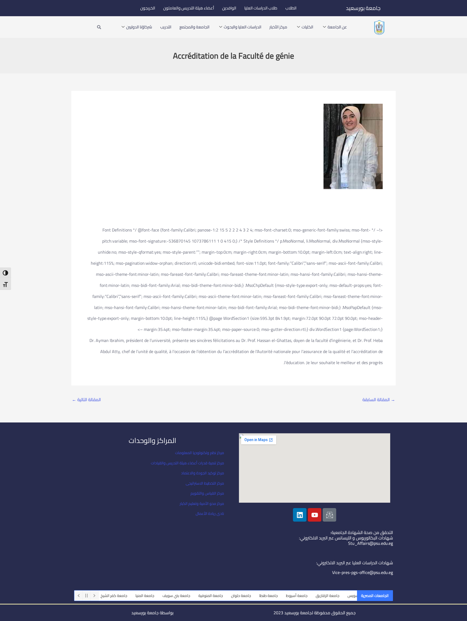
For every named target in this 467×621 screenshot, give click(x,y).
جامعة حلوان (251, 595)
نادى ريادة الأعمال (210, 513)
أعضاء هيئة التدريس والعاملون (188, 8)
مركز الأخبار (278, 27)
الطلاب (290, 8)
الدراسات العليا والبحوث (242, 27)
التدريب (165, 27)
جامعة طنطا (278, 595)
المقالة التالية (86, 399)
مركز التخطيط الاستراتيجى (205, 483)
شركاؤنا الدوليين (139, 27)
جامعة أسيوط (307, 595)
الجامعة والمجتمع (194, 27)
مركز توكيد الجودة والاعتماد (202, 472)
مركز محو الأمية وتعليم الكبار (202, 503)
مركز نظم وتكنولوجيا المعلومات (199, 452)
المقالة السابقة (378, 399)
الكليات (307, 27)
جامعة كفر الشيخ (124, 595)
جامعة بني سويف (187, 595)
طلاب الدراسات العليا (260, 8)
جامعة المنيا (155, 595)
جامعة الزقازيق (338, 595)
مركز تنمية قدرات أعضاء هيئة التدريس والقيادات (187, 462)
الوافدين (229, 8)
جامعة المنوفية (221, 595)
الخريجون (147, 8)
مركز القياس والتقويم (207, 493)
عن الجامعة (337, 27)
